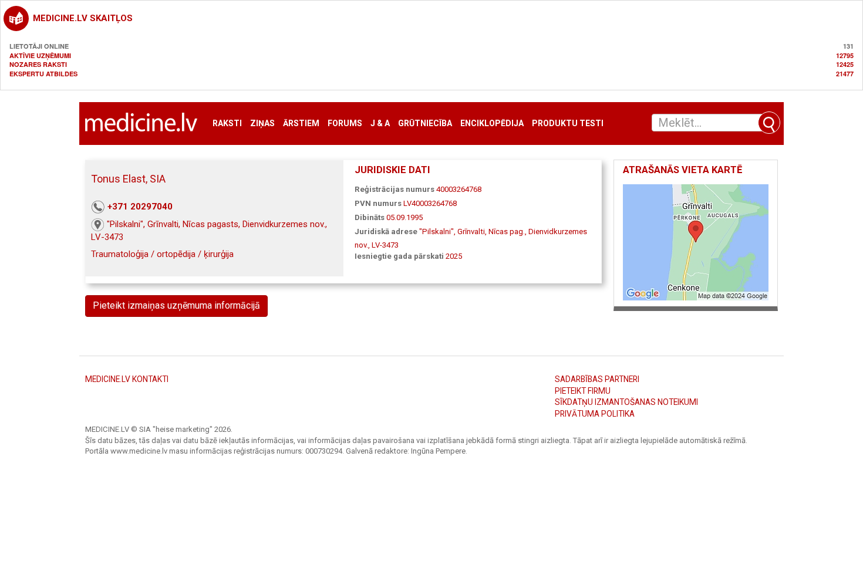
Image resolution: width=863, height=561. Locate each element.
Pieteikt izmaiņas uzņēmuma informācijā (176, 305)
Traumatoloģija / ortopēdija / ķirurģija (162, 254)
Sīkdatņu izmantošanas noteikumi (626, 402)
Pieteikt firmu (583, 391)
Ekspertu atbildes (43, 73)
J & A (380, 123)
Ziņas (262, 123)
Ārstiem (301, 123)
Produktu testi (568, 123)
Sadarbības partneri (597, 379)
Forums (345, 123)
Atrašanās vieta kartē (682, 169)
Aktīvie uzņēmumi (40, 55)
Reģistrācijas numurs (394, 189)
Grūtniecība (425, 123)
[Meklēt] (769, 122)
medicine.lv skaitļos (83, 18)
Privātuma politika (595, 413)
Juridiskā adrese (386, 231)
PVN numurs (378, 203)
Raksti (227, 123)
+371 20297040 (140, 206)
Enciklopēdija (492, 123)
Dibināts (370, 217)
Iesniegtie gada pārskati (399, 256)
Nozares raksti (38, 64)
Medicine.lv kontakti (126, 379)
